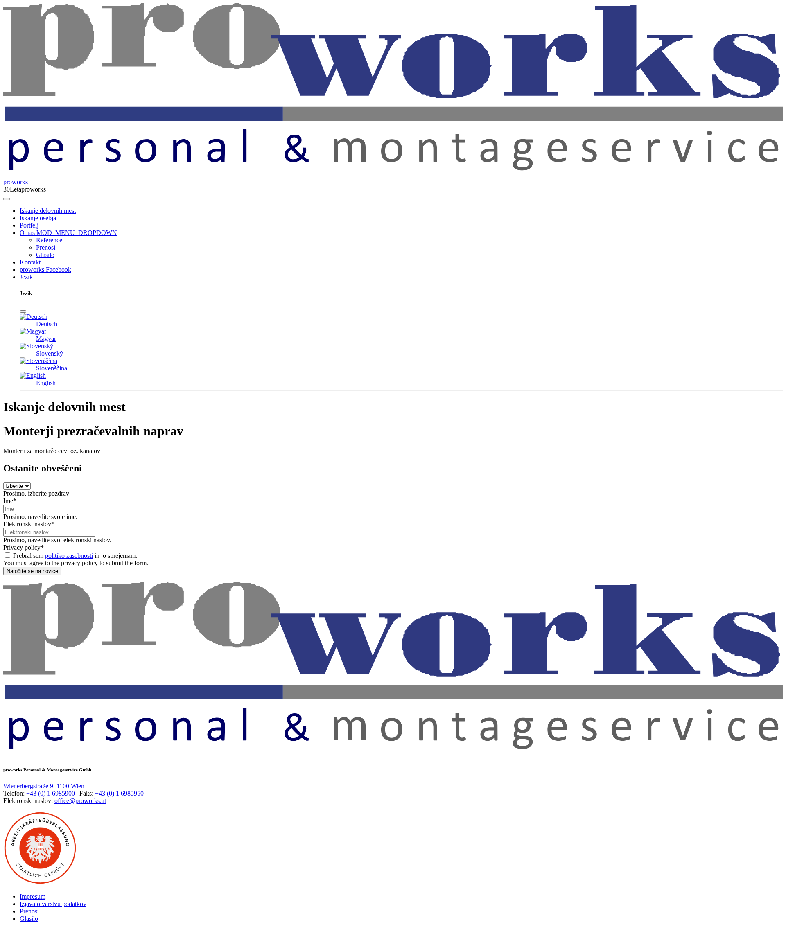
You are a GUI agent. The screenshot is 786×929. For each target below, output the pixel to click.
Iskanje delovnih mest (48, 210)
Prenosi (45, 247)
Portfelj (29, 225)
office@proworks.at (80, 800)
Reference (49, 240)
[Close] (23, 311)
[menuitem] (401, 210)
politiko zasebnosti (69, 555)
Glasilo (45, 254)
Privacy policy (23, 547)
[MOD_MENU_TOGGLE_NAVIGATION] (6, 199)
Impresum (32, 896)
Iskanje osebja (38, 217)
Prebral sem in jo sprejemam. (75, 555)
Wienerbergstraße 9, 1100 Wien (43, 785)
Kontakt (30, 262)
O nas (27, 232)
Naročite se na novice (32, 571)
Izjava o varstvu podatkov (53, 903)
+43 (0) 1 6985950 (119, 793)
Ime (9, 500)
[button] (76, 232)
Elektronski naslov (28, 524)
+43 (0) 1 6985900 (50, 793)
